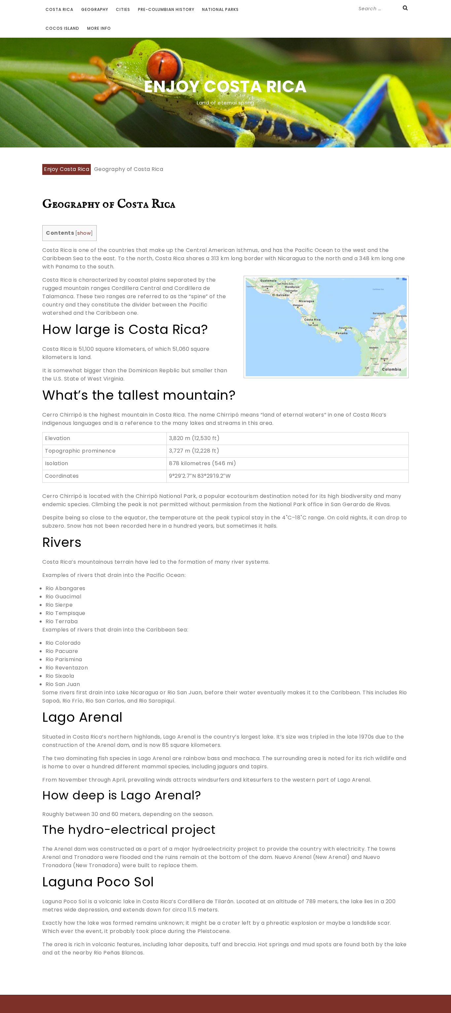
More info (99, 28)
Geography (94, 9)
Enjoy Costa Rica (225, 86)
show (84, 233)
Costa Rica (59, 9)
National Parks (220, 9)
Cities (123, 9)
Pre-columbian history (166, 9)
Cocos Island (62, 28)
